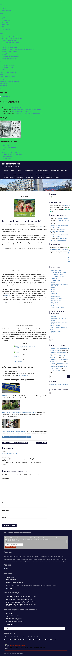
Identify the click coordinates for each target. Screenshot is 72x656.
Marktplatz (2, 87)
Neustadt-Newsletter (7, 156)
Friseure (53, 287)
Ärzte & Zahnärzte (55, 280)
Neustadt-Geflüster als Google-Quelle (59, 249)
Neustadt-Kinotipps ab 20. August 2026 (21, 111)
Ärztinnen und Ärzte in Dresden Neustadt (12, 38)
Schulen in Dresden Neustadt (9, 51)
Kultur (3, 17)
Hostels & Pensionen (56, 296)
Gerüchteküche (6, 20)
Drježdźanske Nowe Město (8, 69)
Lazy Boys (7, 295)
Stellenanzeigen (4, 85)
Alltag (1, 13)
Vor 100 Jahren (6, 24)
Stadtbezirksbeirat (6, 10)
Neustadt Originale (6, 28)
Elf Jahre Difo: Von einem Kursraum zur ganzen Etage (17, 601)
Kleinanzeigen (3, 83)
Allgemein (2, 89)
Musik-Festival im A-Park (13, 106)
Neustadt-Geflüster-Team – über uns (11, 151)
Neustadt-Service (4, 33)
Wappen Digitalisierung (11, 579)
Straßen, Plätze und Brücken (9, 58)
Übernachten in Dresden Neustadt (10, 56)
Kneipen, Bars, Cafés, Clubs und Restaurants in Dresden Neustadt (18, 49)
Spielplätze (54, 295)
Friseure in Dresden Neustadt (9, 45)
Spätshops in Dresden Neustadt (10, 53)
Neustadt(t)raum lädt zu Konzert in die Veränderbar (17, 604)
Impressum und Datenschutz (9, 147)
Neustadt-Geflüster (11, 164)
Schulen (53, 291)
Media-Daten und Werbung (6, 79)
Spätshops (54, 293)
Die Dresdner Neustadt (5, 62)
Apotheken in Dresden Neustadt (10, 36)
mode (25, 436)
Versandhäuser (9, 584)
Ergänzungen (5, 478)
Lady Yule (20, 436)
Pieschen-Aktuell (53, 585)
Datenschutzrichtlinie (10, 539)
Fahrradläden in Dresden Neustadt (10, 42)
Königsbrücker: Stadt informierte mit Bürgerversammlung (27, 109)
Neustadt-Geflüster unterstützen (8, 72)
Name (3, 503)
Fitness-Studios (55, 286)
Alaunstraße (5, 436)
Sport (3, 19)
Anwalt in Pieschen (10, 577)
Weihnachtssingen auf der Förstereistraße (15, 443)
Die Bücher (2, 78)
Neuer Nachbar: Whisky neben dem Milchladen (16, 599)
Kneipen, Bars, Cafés (56, 298)
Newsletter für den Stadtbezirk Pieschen (14, 582)
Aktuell (1, 5)
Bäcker (53, 282)
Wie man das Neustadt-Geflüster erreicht (10, 81)
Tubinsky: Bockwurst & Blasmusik (59, 363)
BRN (3, 26)
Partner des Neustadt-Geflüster (7, 76)
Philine (14, 224)
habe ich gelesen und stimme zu (14, 542)
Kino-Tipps (5, 22)
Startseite (2, 3)
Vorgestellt (23, 224)
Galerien (53, 289)
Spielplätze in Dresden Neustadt (10, 54)
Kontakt (2, 74)
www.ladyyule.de (23, 375)
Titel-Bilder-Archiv (6, 29)
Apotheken (54, 278)
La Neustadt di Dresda (7, 67)
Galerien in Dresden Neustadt (9, 47)
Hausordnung (5, 145)
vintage (28, 436)
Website (4, 517)
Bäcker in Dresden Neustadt (9, 40)
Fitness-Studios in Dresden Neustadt (11, 44)
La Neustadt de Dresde (8, 65)
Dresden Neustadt (13, 436)
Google (41, 226)
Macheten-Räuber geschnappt (58, 352)
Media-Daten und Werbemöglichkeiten (11, 153)
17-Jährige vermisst (56, 370)
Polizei (4, 8)
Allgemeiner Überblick (56, 270)
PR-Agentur (8, 580)
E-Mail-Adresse (6, 510)
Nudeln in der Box (41, 443)
